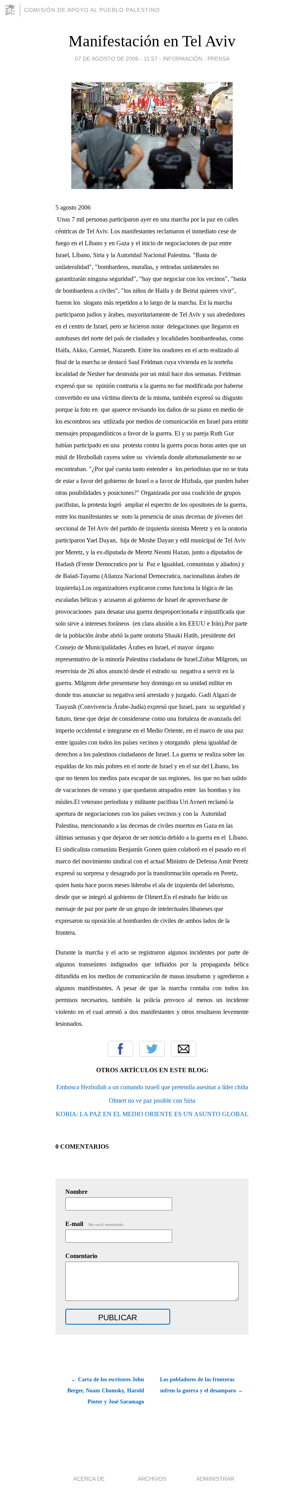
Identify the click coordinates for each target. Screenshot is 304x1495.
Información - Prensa (196, 58)
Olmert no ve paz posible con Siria (152, 1100)
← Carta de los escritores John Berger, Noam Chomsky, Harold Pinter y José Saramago (105, 1391)
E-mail (94, 1223)
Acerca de (88, 1479)
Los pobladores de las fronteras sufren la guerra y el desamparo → (201, 1385)
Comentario (81, 1256)
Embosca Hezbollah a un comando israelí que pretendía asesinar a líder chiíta (152, 1087)
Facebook (120, 1049)
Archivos (152, 1479)
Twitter (152, 1049)
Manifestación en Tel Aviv (152, 41)
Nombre (76, 1191)
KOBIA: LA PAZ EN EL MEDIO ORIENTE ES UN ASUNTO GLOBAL (152, 1114)
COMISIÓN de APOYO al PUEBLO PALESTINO (92, 10)
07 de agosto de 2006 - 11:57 (116, 58)
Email (183, 1049)
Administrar (215, 1479)
